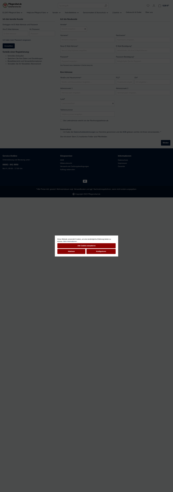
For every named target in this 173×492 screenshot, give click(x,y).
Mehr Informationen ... (70, 241)
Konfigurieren (101, 251)
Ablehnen (71, 251)
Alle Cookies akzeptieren (86, 246)
